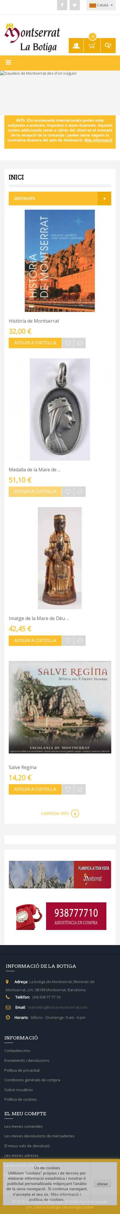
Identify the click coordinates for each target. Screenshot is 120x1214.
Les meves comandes (23, 1126)
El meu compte (77, 43)
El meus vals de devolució (27, 1145)
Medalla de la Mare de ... (34, 469)
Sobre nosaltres (18, 1089)
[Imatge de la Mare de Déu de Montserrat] (60, 558)
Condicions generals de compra (32, 1079)
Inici (16, 177)
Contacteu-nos (17, 1050)
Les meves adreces (21, 1155)
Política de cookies (20, 1099)
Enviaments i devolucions (26, 1060)
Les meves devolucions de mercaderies (39, 1135)
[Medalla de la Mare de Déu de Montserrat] (60, 409)
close (102, 1183)
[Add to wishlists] (68, 343)
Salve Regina (22, 767)
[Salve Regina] (60, 707)
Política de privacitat (22, 1070)
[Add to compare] (80, 343)
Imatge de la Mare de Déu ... (39, 618)
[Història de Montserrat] (60, 261)
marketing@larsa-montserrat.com (57, 1007)
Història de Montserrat (34, 321)
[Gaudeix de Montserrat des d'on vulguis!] (60, 93)
